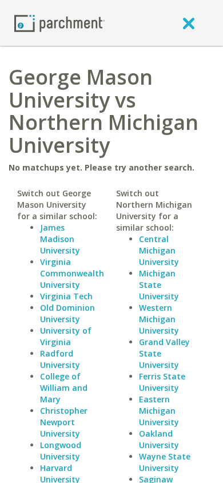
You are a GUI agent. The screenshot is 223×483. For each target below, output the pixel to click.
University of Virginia (65, 336)
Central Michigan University (159, 250)
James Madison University (60, 239)
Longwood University (60, 451)
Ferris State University (162, 382)
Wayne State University (164, 462)
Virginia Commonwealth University (72, 273)
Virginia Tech (66, 296)
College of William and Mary (63, 388)
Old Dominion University (67, 313)
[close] (188, 23)
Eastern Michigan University (159, 410)
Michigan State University (159, 285)
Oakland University (159, 439)
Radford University (60, 359)
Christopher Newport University (63, 422)
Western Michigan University (159, 319)
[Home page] (59, 22)
